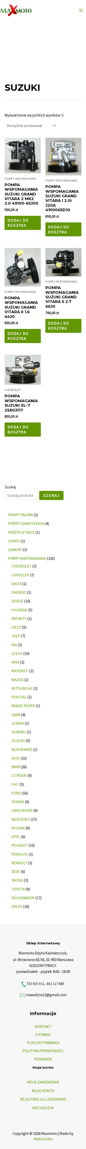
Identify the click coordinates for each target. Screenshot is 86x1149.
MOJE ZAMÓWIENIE (43, 1082)
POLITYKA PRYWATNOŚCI (43, 1050)
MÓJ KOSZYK (43, 1107)
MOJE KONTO (43, 1090)
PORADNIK (43, 1059)
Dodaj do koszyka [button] (18, 223)
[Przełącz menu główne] (81, 10)
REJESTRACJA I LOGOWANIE (43, 1099)
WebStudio (43, 1138)
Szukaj (10, 487)
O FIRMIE (43, 1034)
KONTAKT (43, 1026)
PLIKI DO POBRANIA (43, 1042)
